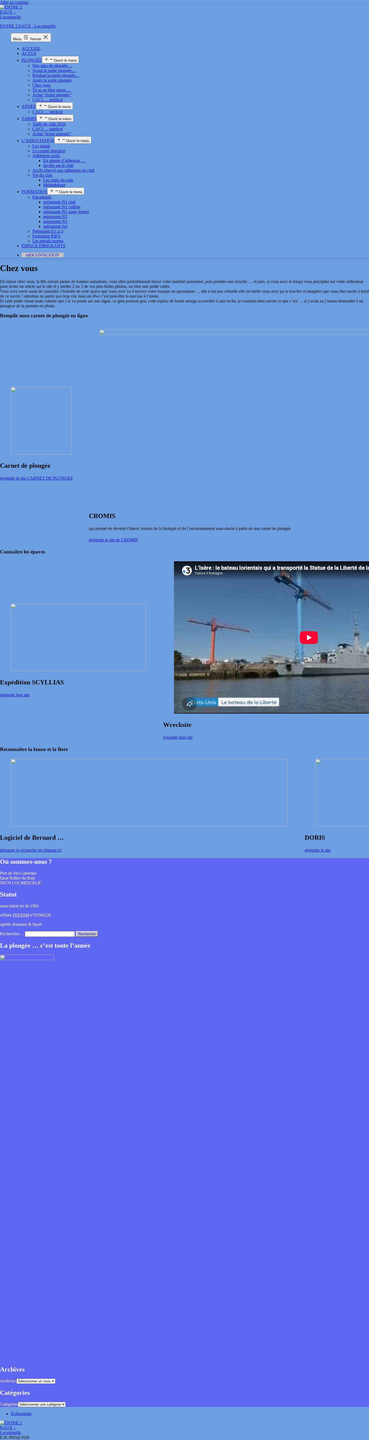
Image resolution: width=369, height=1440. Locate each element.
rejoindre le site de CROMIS (113, 540)
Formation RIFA (46, 236)
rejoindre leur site (14, 695)
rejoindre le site (318, 850)
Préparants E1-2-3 (47, 231)
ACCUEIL (31, 48)
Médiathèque (54, 185)
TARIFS (29, 118)
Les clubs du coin (58, 180)
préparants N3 (55, 221)
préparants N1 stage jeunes (66, 211)
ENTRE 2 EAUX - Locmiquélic (28, 26)
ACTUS (29, 53)
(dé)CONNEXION (42, 255)
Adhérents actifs (46, 155)
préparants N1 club (59, 202)
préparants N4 (55, 226)
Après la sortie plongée (52, 80)
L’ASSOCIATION (38, 140)
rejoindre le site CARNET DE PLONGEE (36, 478)
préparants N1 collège (61, 207)
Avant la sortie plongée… (54, 70)
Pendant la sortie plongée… (55, 75)
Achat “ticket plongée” (51, 95)
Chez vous (41, 85)
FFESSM (21, 915)
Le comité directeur (48, 151)
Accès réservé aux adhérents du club (63, 170)
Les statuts (41, 146)
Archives (7, 1381)
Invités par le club (58, 165)
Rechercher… (12, 933)
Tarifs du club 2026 (49, 124)
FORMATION (34, 191)
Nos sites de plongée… (52, 65)
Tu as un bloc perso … (51, 90)
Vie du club (42, 175)
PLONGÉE (32, 60)
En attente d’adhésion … (64, 160)
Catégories (9, 1404)
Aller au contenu (14, 2)
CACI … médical (47, 99)
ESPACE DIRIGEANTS (43, 245)
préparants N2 (55, 216)
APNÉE (29, 106)
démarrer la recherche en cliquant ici (31, 850)
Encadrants (41, 197)
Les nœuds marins (47, 241)
